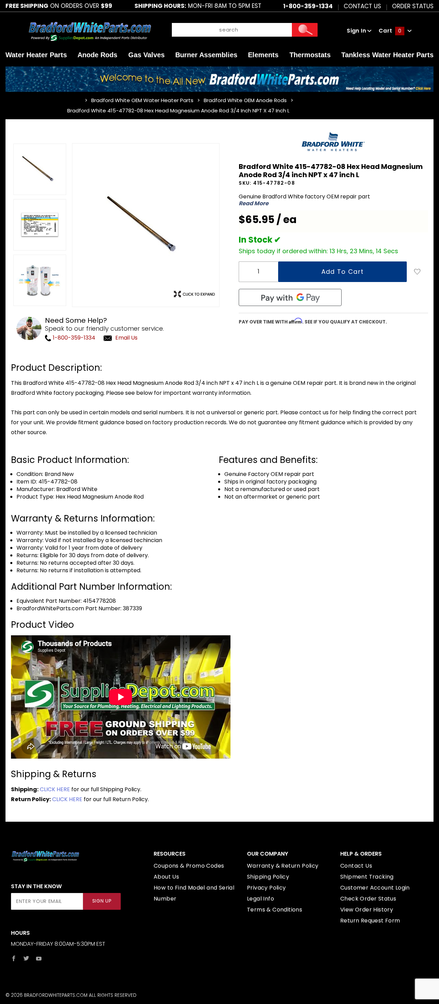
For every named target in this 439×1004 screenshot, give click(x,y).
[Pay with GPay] (290, 297)
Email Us (126, 338)
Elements (263, 55)
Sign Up (102, 901)
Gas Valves (146, 55)
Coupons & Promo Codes (189, 866)
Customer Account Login (375, 888)
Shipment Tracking (367, 877)
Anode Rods (97, 55)
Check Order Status (368, 899)
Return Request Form (370, 921)
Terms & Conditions (274, 910)
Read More (254, 203)
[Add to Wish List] (417, 271)
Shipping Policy (268, 877)
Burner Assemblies (206, 55)
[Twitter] (26, 958)
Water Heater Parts (36, 55)
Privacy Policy (266, 888)
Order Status (413, 5)
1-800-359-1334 (73, 338)
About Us (166, 877)
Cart (390, 31)
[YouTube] (39, 958)
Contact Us (362, 5)
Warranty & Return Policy (283, 866)
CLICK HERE (55, 789)
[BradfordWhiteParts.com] (89, 31)
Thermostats (310, 55)
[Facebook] (13, 958)
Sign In (357, 31)
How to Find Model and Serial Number (194, 893)
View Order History (366, 910)
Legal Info (260, 899)
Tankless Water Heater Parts (387, 55)
